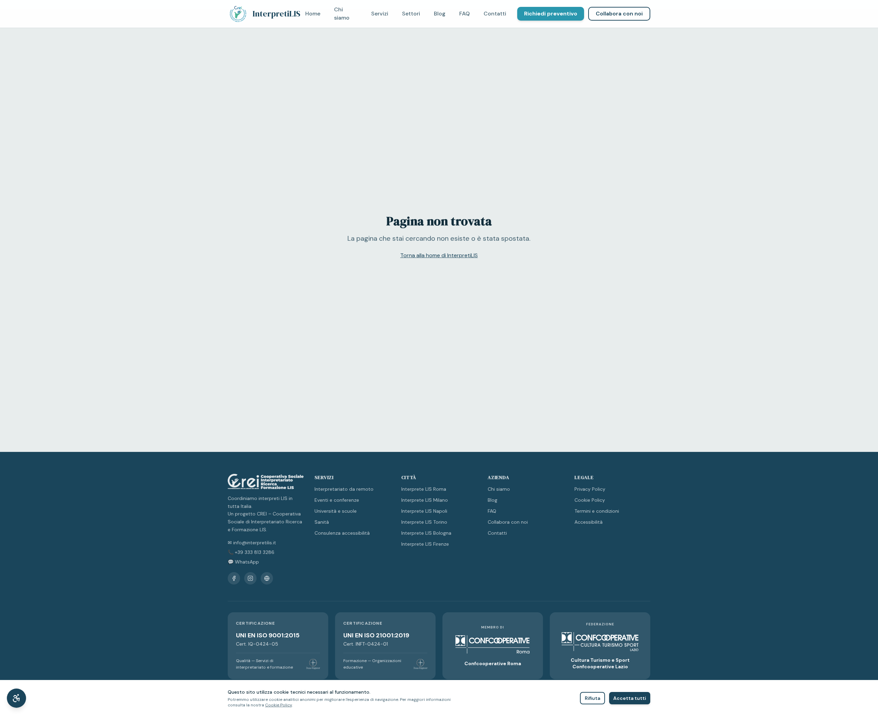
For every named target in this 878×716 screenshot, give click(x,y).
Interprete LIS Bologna (426, 533)
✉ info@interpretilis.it (252, 542)
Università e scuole (336, 511)
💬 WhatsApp (243, 562)
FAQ (464, 13)
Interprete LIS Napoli (424, 511)
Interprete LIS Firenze (425, 544)
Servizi (379, 13)
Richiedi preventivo (550, 13)
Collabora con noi (619, 13)
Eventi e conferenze (337, 500)
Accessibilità (588, 522)
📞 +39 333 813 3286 (251, 552)
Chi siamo (341, 13)
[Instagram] (250, 578)
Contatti (495, 13)
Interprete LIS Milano (424, 500)
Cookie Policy (589, 500)
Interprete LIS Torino (424, 522)
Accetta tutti (629, 698)
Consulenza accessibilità (342, 533)
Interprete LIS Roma (423, 489)
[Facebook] (234, 578)
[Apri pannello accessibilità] (16, 698)
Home (312, 13)
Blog (440, 13)
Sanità (322, 522)
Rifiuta (592, 698)
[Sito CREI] (267, 578)
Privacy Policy (589, 489)
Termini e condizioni (596, 511)
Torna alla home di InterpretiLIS (439, 255)
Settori (411, 13)
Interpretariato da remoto (344, 489)
